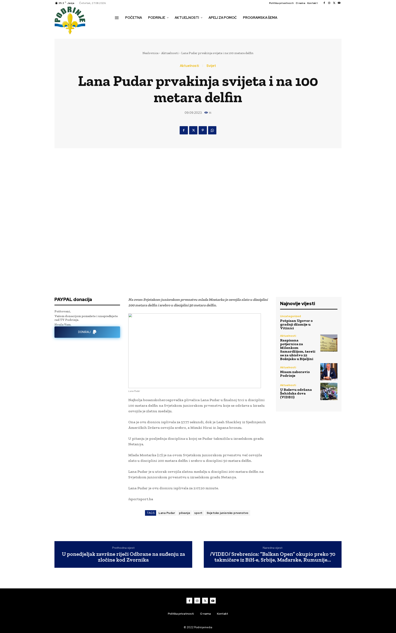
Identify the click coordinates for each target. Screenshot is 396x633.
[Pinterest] (203, 130)
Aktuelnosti (170, 53)
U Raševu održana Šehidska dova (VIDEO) (296, 393)
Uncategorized (290, 316)
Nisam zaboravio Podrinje (295, 374)
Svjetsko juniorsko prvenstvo (228, 513)
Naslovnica (150, 53)
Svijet (211, 66)
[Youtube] (339, 3)
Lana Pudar (167, 513)
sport (198, 513)
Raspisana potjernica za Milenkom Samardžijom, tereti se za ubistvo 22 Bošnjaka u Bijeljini (297, 349)
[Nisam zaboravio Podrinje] (328, 371)
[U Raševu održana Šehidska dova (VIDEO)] (328, 391)
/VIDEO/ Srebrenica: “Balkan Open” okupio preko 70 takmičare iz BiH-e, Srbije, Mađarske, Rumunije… (272, 557)
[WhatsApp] (212, 130)
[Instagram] (329, 3)
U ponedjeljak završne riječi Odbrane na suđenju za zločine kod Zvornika (123, 557)
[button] (119, 26)
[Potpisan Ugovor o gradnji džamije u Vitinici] (328, 322)
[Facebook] (324, 3)
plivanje (184, 513)
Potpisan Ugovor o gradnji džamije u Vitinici (296, 324)
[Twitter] (334, 3)
